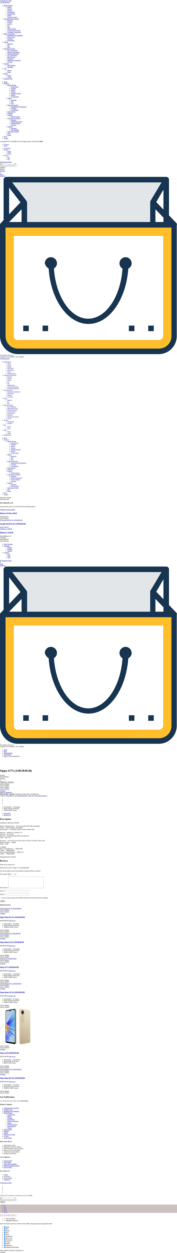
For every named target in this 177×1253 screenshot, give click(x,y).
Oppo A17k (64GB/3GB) (9, 1053)
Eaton (9, 72)
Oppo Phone (11, 12)
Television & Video (9, 49)
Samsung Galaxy (12, 17)
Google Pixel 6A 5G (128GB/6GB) (13, 524)
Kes (8, 156)
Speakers (6, 64)
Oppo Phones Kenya (41, 795)
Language (6, 149)
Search (3, 167)
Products (6, 83)
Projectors (10, 59)
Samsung (10, 44)
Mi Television (11, 57)
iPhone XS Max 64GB (8, 513)
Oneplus (9, 10)
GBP (8, 159)
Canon (9, 77)
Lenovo (9, 24)
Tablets (6, 42)
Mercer (9, 70)
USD (8, 158)
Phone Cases (11, 37)
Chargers (10, 39)
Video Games (8, 1138)
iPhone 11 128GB (6, 532)
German (9, 152)
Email (2, 894)
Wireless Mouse (15, 123)
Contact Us (7, 1179)
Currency (6, 155)
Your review (4, 887)
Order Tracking (7, 148)
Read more (12, 946)
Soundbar (10, 67)
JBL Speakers (11, 65)
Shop (5, 751)
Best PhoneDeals (22, 795)
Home (5, 82)
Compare (2, 791)
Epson (9, 75)
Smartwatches (11, 112)
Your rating (4, 874)
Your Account (8, 1161)
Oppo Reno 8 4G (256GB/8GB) (12, 942)
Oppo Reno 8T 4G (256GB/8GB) (12, 917)
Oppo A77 (31, 795)
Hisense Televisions (13, 54)
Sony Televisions (12, 50)
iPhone (9, 7)
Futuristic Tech (8, 78)
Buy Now (10, 782)
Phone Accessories (9, 34)
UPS (5, 69)
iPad (8, 47)
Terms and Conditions (10, 1164)
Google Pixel (11, 14)
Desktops (10, 20)
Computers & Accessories (11, 19)
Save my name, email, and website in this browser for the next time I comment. (25, 898)
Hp (8, 25)
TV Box (9, 62)
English (9, 151)
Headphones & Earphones (15, 35)
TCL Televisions (12, 55)
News (5, 136)
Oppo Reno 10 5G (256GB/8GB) (12, 992)
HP (8, 45)
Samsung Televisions (13, 52)
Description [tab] (7, 813)
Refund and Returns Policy (11, 1166)
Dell (8, 27)
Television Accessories (14, 60)
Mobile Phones (8, 5)
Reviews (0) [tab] (7, 815)
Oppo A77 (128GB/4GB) (9, 967)
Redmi (9, 15)
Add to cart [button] (12, 920)
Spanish (9, 154)
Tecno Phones (11, 1126)
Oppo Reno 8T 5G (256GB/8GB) (12, 1078)
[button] (4, 784)
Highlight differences (12, 1220)
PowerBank (10, 40)
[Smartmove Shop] (6, 1)
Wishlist (5, 146)
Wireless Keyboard (16, 122)
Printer (6, 73)
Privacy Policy (8, 1167)
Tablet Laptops (11, 29)
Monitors (13, 120)
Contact (6, 138)
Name (2, 891)
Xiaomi (9, 9)
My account (6, 144)
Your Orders (7, 1162)
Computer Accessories (13, 30)
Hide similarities (10, 1218)
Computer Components (14, 32)
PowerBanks (15, 110)
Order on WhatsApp (6, 792)
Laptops (9, 22)
